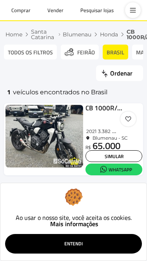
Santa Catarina (42, 34)
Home (13, 34)
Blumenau (77, 34)
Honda (109, 34)
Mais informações (74, 224)
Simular (114, 156)
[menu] (133, 10)
